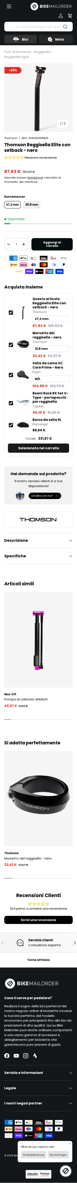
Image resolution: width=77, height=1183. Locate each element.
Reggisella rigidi (16, 56)
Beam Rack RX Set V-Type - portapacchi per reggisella (50, 397)
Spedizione (35, 178)
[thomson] (38, 519)
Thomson (10, 138)
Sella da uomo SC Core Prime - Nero (48, 365)
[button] (70, 15)
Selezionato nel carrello (38, 448)
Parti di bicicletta (17, 52)
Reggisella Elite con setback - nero (49, 303)
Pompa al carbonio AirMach (26, 699)
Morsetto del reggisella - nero (47, 335)
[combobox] (38, 26)
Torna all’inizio (38, 960)
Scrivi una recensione (38, 920)
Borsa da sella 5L (47, 420)
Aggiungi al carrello (52, 244)
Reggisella (42, 52)
